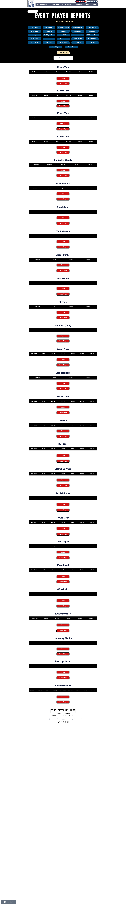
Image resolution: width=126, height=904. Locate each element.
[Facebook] (61, 722)
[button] (42, 4)
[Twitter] (63, 722)
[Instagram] (68, 722)
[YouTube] (65, 722)
